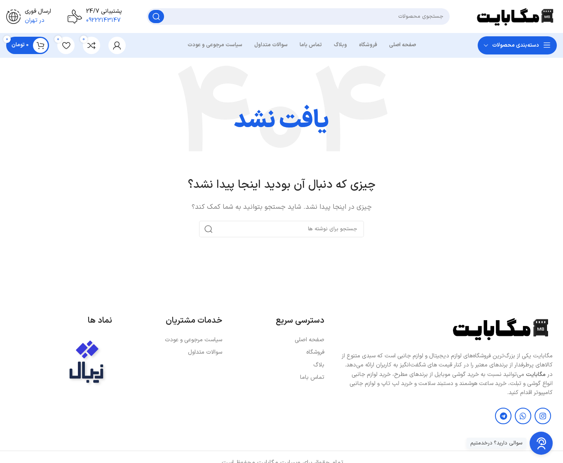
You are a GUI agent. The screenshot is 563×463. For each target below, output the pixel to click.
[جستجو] (156, 16)
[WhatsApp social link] (523, 416)
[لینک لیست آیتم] (277, 340)
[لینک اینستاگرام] (543, 416)
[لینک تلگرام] (503, 416)
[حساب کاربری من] (117, 45)
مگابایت (536, 374)
